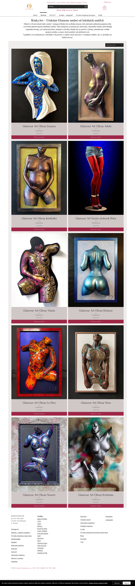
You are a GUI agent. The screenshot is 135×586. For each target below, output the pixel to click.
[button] (104, 8)
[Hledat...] (86, 6)
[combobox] (114, 45)
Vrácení (83, 520)
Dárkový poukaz (17, 558)
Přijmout (126, 583)
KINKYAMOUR (17, 516)
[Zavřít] (133, 583)
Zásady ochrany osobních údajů (98, 583)
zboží (88, 520)
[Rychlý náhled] (39, 86)
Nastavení (117, 583)
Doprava (83, 516)
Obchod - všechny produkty (20, 533)
